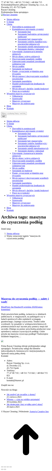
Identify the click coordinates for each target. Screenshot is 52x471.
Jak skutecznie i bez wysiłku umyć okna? (25, 404)
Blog (3, 307)
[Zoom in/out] (10, 466)
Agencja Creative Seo (39, 411)
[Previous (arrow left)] (2, 469)
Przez (13, 307)
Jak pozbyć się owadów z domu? (21, 394)
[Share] (5, 466)
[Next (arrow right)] (5, 469)
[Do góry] (26, 463)
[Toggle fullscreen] (8, 466)
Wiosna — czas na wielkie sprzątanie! (23, 399)
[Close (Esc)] (2, 466)
